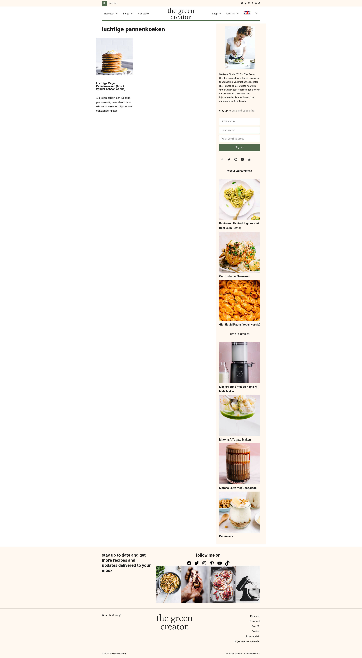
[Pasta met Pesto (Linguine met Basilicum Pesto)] (239, 200)
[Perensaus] (239, 513)
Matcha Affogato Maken (235, 439)
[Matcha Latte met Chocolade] (239, 464)
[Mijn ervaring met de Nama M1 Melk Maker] (239, 363)
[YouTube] (249, 159)
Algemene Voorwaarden (247, 641)
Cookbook (143, 13)
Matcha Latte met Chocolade (238, 488)
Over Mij (255, 626)
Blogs (126, 13)
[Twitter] (229, 159)
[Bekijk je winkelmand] (256, 13)
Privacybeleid (253, 636)
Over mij (230, 13)
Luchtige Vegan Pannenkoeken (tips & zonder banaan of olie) (110, 86)
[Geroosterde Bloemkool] (239, 253)
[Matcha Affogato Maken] (239, 416)
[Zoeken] (104, 3)
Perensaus (226, 536)
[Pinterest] (242, 159)
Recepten (109, 13)
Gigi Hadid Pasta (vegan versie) (239, 324)
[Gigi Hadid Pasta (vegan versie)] (239, 301)
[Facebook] (222, 159)
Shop (214, 13)
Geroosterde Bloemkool (234, 276)
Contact (256, 631)
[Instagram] (235, 159)
